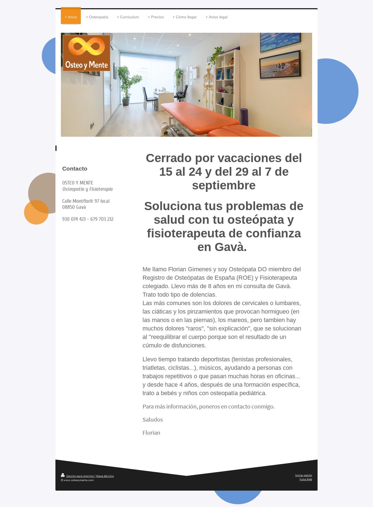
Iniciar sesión (303, 475)
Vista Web (306, 479)
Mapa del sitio (105, 476)
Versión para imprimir (80, 476)
